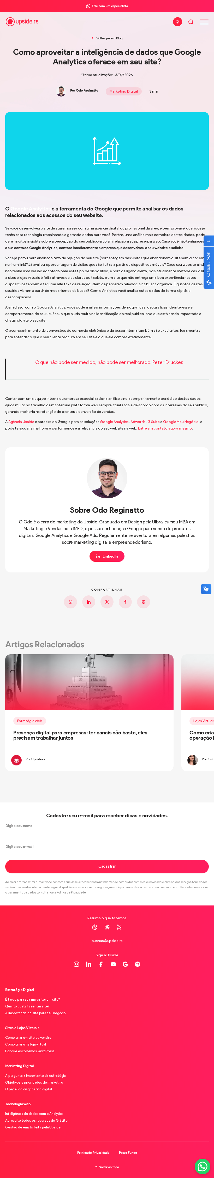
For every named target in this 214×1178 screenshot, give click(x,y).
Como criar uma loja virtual (25, 1044)
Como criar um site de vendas (28, 1038)
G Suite (153, 422)
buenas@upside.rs (107, 941)
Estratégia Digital (19, 990)
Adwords (138, 422)
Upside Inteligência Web (22, 21)
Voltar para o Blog (109, 38)
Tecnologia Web (18, 1104)
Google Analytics (30, 209)
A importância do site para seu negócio (35, 1013)
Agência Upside (21, 422)
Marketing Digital (124, 91)
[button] (107, 866)
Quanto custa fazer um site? (27, 1006)
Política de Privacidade (93, 1153)
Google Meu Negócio (180, 422)
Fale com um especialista (110, 6)
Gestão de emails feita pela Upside (33, 1127)
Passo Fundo (128, 1153)
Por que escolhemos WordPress (30, 1051)
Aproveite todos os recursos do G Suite (36, 1120)
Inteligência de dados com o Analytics (34, 1114)
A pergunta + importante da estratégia (35, 1076)
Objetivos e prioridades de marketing (34, 1082)
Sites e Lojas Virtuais (22, 1028)
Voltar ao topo (109, 1167)
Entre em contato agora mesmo (165, 428)
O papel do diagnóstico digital (28, 1089)
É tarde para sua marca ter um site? (32, 999)
